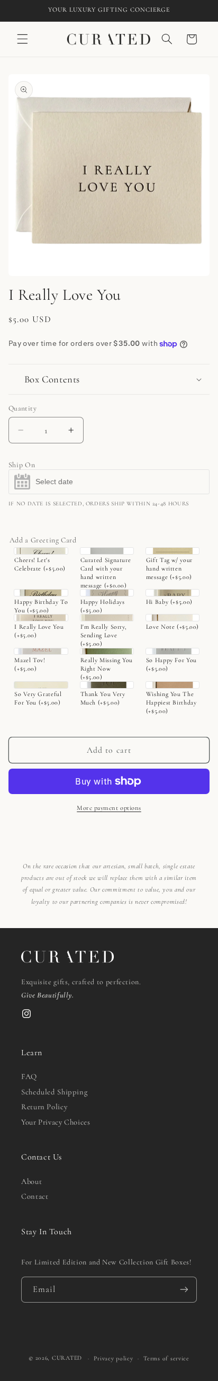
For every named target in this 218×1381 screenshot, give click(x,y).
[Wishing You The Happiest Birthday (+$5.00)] (173, 685)
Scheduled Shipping (54, 1092)
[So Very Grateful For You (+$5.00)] (41, 685)
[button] (22, 39)
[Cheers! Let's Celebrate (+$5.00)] (41, 551)
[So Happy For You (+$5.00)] (173, 651)
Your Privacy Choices (55, 1122)
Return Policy (44, 1106)
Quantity (22, 408)
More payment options (109, 808)
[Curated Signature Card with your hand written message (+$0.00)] (107, 551)
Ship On (21, 465)
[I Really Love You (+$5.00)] (41, 617)
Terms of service (166, 1358)
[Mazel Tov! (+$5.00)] (41, 651)
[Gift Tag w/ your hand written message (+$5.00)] (173, 551)
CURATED (67, 1358)
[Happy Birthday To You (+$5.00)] (41, 592)
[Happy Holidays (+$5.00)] (107, 592)
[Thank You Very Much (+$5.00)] (107, 685)
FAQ (29, 1076)
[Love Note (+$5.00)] (173, 617)
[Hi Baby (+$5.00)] (173, 592)
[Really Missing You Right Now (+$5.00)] (107, 651)
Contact (34, 1196)
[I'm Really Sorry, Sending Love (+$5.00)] (107, 617)
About (31, 1181)
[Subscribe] (184, 1290)
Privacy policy (113, 1358)
